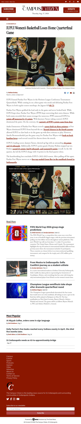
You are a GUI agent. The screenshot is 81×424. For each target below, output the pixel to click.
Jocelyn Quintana (48, 233)
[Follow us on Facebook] (11, 399)
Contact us (10, 373)
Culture (9, 358)
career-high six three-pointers (56, 126)
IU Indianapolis (11, 24)
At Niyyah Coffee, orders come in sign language (28, 320)
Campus (9, 356)
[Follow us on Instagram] (14, 399)
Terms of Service (12, 375)
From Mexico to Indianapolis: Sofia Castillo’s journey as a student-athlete (49, 264)
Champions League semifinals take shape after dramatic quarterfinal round (51, 285)
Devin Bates (11, 334)
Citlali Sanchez (36, 233)
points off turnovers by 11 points (19, 119)
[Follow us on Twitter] (7, 399)
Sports (8, 360)
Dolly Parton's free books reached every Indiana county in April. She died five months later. (40, 330)
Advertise (10, 369)
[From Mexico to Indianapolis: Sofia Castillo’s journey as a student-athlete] (16, 268)
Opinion (9, 365)
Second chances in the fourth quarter (58, 129)
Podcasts (10, 362)
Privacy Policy (11, 378)
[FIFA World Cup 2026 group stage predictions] (16, 233)
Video (8, 367)
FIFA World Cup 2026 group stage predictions (47, 228)
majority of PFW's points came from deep (56, 122)
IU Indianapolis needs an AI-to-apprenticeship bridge (31, 340)
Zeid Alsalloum (12, 323)
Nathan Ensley (56, 88)
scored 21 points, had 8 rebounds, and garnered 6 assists (35, 149)
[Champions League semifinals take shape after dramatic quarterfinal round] (16, 290)
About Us (10, 371)
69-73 (51, 105)
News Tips (12, 1)
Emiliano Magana (37, 290)
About (2, 1)
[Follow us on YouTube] (17, 399)
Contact (7, 1)
